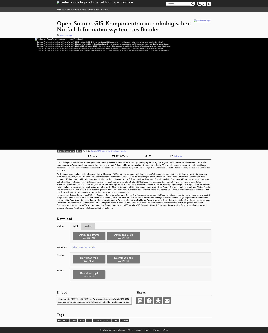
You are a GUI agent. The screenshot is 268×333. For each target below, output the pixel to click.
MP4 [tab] (75, 226)
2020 (81, 321)
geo (84, 9)
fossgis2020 (94, 9)
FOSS (115, 321)
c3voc (165, 330)
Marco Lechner (66, 36)
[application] (134, 94)
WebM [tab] (88, 226)
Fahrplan (178, 156)
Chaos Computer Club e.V (114, 330)
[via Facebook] (149, 300)
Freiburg (124, 321)
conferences (73, 9)
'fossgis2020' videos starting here (105, 151)
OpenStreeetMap (66, 151)
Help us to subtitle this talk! (84, 247)
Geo (79, 151)
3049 (73, 321)
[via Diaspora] (158, 300)
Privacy (156, 330)
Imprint (147, 330)
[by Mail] (167, 300)
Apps (138, 330)
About (130, 330)
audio (123, 151)
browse (60, 9)
